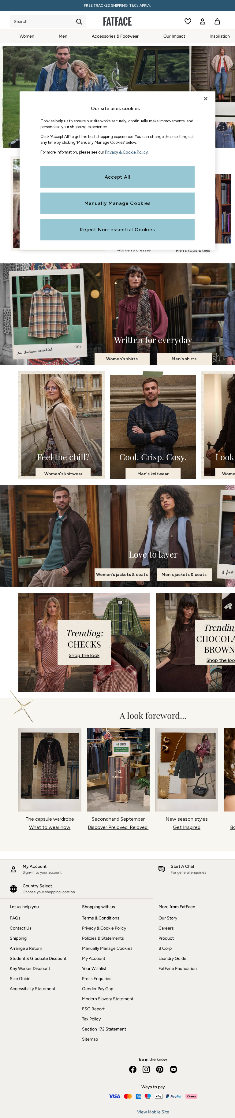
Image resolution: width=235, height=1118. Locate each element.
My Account (93, 958)
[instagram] (146, 1069)
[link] (202, 21)
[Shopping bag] (217, 21)
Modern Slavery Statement (107, 998)
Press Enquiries (96, 978)
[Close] (205, 98)
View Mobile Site (153, 1112)
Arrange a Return (26, 948)
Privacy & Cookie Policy (104, 928)
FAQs (15, 918)
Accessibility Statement (32, 988)
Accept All (118, 177)
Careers (166, 928)
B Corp (165, 948)
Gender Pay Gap (97, 988)
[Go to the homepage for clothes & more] (117, 21)
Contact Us (21, 928)
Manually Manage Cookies (107, 948)
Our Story (168, 918)
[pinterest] (159, 1069)
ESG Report (93, 1009)
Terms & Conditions (100, 918)
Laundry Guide (172, 958)
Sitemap (90, 1039)
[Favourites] (188, 21)
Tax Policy (91, 1019)
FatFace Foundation (178, 968)
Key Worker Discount (30, 968)
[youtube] (173, 1069)
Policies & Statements (103, 938)
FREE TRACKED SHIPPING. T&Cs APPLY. (117, 5)
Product (166, 938)
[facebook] (133, 1069)
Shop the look (84, 655)
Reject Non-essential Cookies (117, 229)
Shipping (18, 938)
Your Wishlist (94, 968)
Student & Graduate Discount (38, 958)
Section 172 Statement (104, 1029)
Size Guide (20, 978)
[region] (117, 170)
